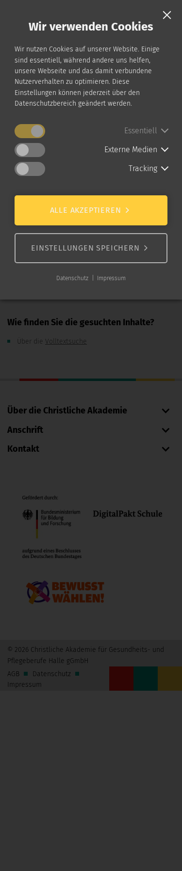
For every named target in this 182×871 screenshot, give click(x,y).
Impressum (111, 278)
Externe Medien (130, 149)
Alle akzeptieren (85, 210)
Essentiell (140, 130)
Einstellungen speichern (85, 248)
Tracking (143, 168)
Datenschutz (72, 278)
